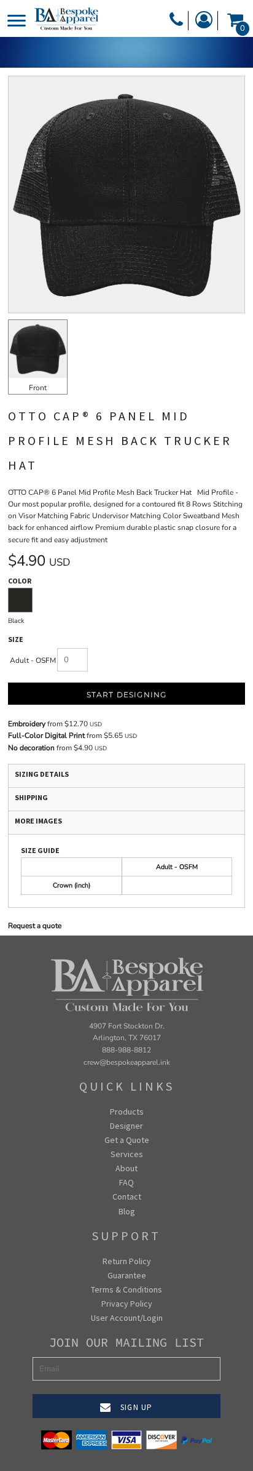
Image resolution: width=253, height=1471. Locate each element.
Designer (126, 1125)
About (126, 1168)
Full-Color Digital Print (46, 735)
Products (127, 1111)
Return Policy (127, 1261)
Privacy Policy (126, 1303)
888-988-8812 (126, 1050)
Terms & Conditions (126, 1289)
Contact (126, 1196)
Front (38, 388)
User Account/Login (127, 1317)
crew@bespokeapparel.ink (127, 1062)
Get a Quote (126, 1139)
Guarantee (126, 1275)
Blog (127, 1211)
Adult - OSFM (33, 660)
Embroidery (26, 724)
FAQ (126, 1182)
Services (127, 1154)
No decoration (31, 748)
